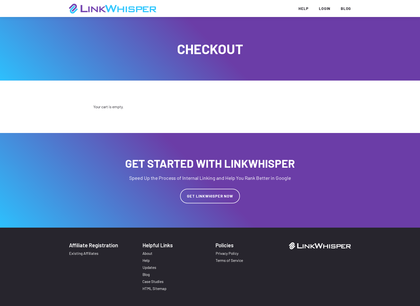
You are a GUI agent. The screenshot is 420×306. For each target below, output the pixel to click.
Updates (149, 267)
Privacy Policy (227, 253)
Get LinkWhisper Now (210, 196)
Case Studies (153, 281)
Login (324, 8)
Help (303, 8)
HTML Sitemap (154, 288)
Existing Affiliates (83, 253)
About (147, 253)
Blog (346, 8)
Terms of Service (229, 260)
